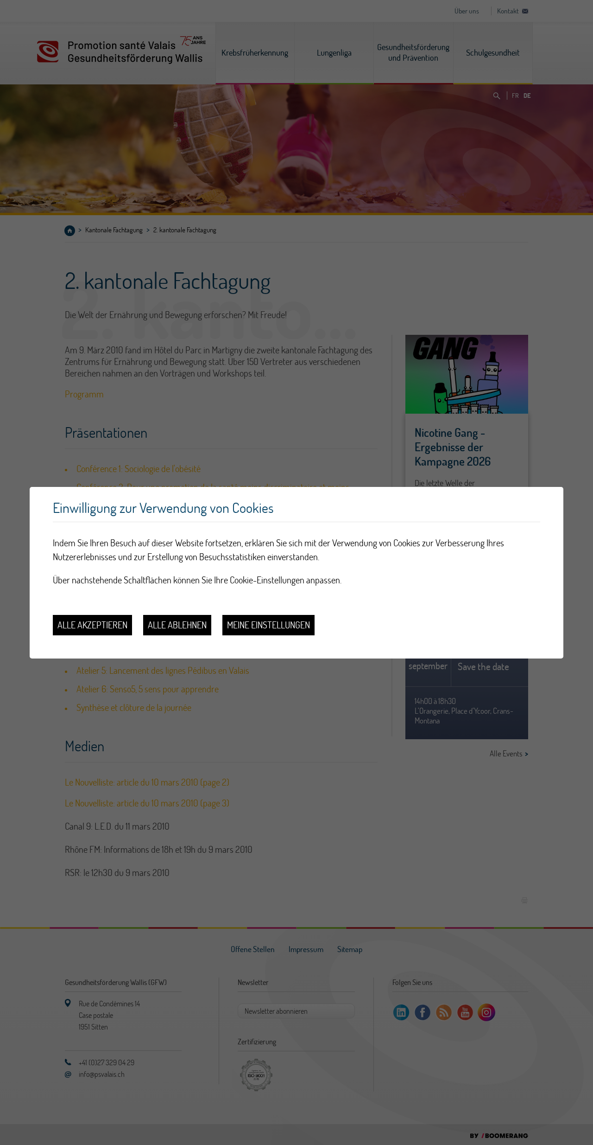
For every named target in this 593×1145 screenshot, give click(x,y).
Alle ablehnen (177, 625)
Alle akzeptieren (92, 625)
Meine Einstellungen (268, 625)
